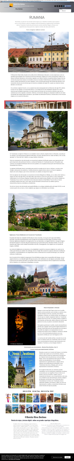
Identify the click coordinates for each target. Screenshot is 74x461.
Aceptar (67, 457)
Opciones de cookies (57, 457)
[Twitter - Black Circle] (57, 6)
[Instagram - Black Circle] (61, 6)
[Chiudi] (72, 457)
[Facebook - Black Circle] (55, 6)
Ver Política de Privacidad (14, 459)
